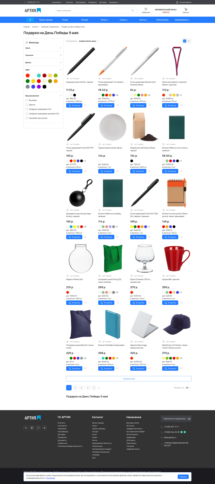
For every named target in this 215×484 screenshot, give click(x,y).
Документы (62, 440)
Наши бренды (63, 431)
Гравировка (130, 437)
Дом (94, 458)
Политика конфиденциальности (70, 446)
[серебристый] (177, 95)
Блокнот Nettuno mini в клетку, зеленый (175, 149)
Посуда (95, 431)
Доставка (61, 434)
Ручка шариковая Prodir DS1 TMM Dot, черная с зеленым (144, 215)
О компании (62, 426)
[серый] (27, 86)
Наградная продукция (100, 452)
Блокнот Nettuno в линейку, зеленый (109, 215)
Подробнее (50, 478)
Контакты (61, 423)
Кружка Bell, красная (170, 279)
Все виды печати (132, 423)
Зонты (94, 440)
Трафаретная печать (134, 429)
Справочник (62, 443)
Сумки (94, 437)
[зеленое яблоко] (55, 75)
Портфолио (62, 437)
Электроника (97, 446)
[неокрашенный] (44, 81)
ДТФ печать (130, 440)
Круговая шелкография (135, 431)
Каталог (35, 27)
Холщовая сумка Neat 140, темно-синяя (80, 346)
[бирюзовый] (39, 75)
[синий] (33, 86)
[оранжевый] (55, 81)
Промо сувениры (98, 429)
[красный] (39, 81)
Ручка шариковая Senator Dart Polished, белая (143, 83)
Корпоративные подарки (101, 449)
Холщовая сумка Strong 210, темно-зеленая (110, 280)
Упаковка (95, 455)
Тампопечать (131, 443)
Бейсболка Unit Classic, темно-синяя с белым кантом (175, 346)
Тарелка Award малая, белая (110, 148)
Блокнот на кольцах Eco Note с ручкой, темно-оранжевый (175, 215)
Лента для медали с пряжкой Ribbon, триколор (174, 83)
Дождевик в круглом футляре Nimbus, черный (78, 215)
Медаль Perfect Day (74, 279)
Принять (183, 477)
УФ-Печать (130, 426)
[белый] (33, 75)
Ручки (94, 434)
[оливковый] (50, 81)
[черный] (44, 86)
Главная (27, 27)
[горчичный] (50, 75)
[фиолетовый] (39, 86)
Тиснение (130, 446)
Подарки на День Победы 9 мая (73, 27)
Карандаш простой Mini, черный (79, 82)
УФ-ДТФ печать (132, 434)
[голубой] (71, 226)
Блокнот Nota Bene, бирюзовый (111, 345)
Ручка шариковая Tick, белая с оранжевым (111, 83)
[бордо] (44, 75)
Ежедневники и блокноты (102, 443)
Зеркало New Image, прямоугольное (138, 346)
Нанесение (62, 429)
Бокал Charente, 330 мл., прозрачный (140, 280)
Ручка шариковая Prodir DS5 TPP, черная (80, 149)
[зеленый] (27, 81)
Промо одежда (98, 423)
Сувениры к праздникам (50, 27)
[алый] (27, 75)
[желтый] (74, 226)
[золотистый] (33, 81)
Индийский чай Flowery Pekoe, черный (142, 149)
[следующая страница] (99, 387)
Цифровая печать (133, 449)
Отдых (94, 426)
